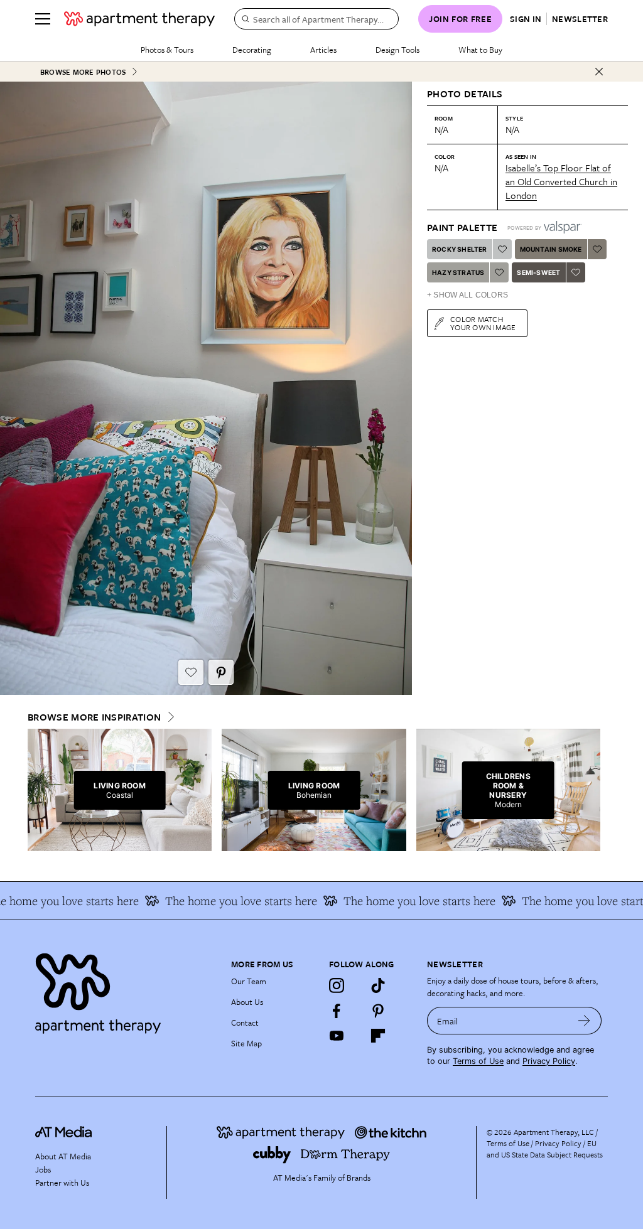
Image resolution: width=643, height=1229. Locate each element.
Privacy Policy (548, 1061)
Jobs (43, 1169)
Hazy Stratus (458, 272)
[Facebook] (336, 1010)
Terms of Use (478, 1061)
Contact (245, 1022)
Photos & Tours (167, 49)
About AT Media (63, 1156)
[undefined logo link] (139, 18)
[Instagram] (336, 985)
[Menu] (42, 18)
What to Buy (480, 49)
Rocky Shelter (459, 249)
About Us (247, 1002)
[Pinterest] (378, 1010)
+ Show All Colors (467, 295)
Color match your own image (483, 323)
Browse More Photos (83, 72)
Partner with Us (62, 1182)
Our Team (248, 981)
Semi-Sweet (538, 272)
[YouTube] (336, 1035)
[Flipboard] (378, 1035)
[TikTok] (378, 985)
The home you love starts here (227, 900)
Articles (323, 49)
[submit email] (584, 1020)
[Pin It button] (221, 672)
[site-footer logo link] (63, 1133)
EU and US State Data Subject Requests (545, 1148)
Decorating (251, 49)
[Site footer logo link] (125, 990)
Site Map (246, 1043)
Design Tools (397, 49)
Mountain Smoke (551, 249)
